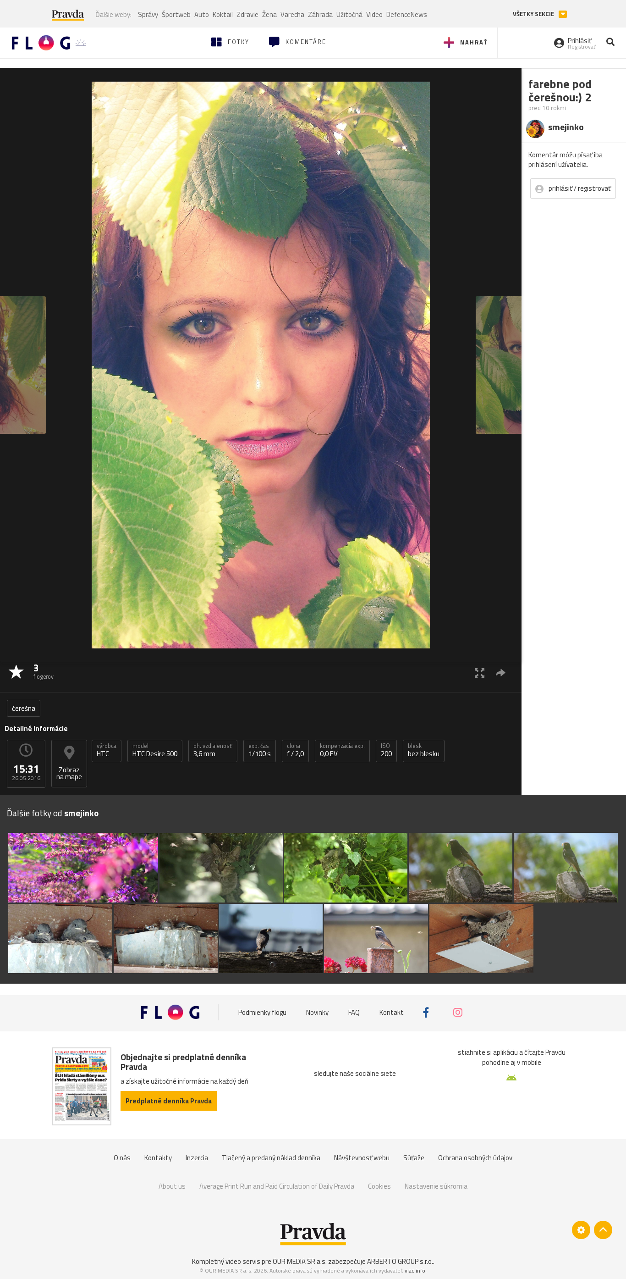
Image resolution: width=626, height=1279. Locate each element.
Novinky (317, 1012)
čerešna (23, 708)
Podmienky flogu (262, 1012)
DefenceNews (406, 14)
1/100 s (259, 750)
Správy (148, 14)
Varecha (292, 14)
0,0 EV (342, 750)
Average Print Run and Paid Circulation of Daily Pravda (276, 1186)
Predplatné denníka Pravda (169, 1101)
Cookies (379, 1186)
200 (386, 750)
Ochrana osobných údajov (475, 1158)
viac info (415, 1270)
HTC (106, 750)
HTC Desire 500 (154, 750)
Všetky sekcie (534, 14)
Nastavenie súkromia (436, 1186)
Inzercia (197, 1158)
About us (172, 1186)
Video (374, 14)
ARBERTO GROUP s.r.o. (400, 1261)
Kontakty (158, 1158)
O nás (122, 1158)
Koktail (223, 14)
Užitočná (349, 14)
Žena (269, 14)
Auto (201, 14)
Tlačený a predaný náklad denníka (271, 1158)
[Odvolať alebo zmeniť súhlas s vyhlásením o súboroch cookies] (581, 1230)
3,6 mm (212, 750)
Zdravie (247, 14)
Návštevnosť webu (362, 1158)
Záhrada (320, 14)
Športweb (176, 14)
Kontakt (391, 1012)
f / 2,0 (295, 750)
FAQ (354, 1012)
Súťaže (413, 1158)
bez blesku (423, 750)
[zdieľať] (500, 672)
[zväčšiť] (479, 672)
